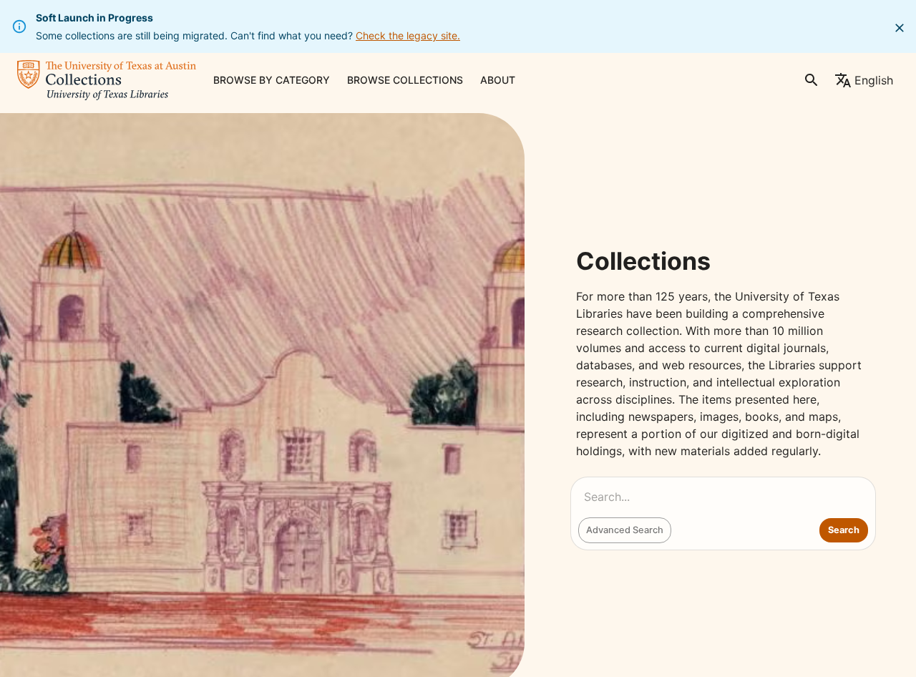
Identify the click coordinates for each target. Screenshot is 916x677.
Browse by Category (271, 80)
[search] (811, 80)
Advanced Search (624, 530)
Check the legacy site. (408, 35)
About (497, 80)
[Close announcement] (899, 28)
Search (843, 530)
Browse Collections (405, 80)
